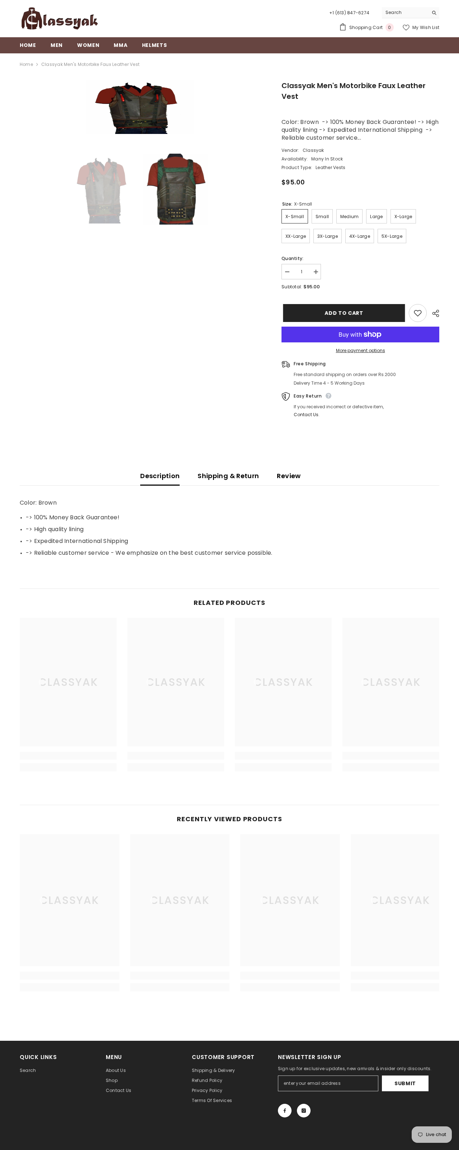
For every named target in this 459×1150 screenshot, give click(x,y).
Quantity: (292, 258)
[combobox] (405, 12)
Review (289, 475)
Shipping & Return (228, 475)
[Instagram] (304, 1110)
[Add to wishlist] (418, 313)
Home (26, 64)
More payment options (360, 350)
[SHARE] (433, 313)
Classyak (313, 150)
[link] (68, 756)
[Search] (410, 12)
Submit (405, 1083)
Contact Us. (307, 415)
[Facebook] (285, 1110)
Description (160, 475)
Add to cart (342, 313)
